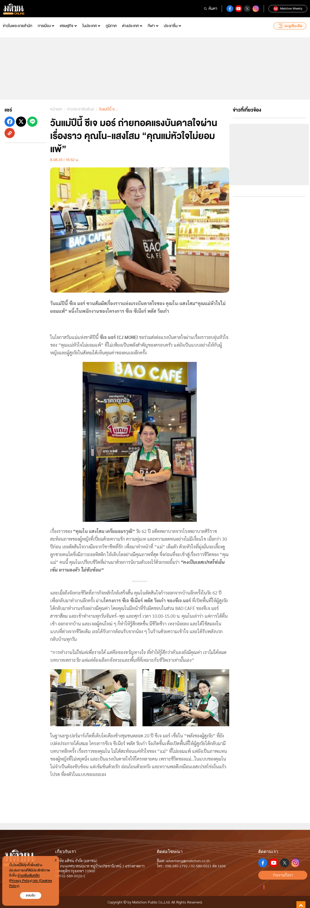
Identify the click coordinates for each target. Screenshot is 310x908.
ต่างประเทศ (130, 25)
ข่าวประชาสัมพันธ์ (80, 109)
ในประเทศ (89, 25)
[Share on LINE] (32, 122)
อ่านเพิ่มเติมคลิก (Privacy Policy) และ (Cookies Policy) (30, 881)
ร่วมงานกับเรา (283, 875)
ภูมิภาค (111, 25)
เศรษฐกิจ (66, 25)
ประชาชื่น (170, 25)
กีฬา (151, 25)
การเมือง (44, 25)
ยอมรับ (30, 895)
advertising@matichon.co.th (188, 860)
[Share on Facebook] (10, 122)
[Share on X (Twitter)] (21, 122)
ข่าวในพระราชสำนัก (17, 25)
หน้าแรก (56, 109)
